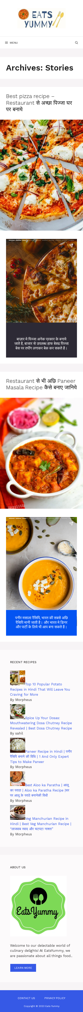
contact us (26, 998)
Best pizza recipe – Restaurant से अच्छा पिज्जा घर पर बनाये (39, 103)
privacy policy (54, 998)
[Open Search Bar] (76, 43)
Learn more (23, 967)
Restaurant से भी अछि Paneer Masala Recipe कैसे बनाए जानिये (41, 384)
